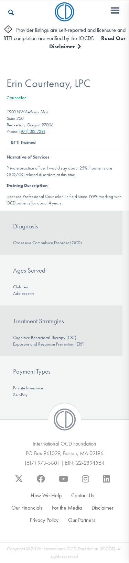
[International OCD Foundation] (64, 17)
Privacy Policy (44, 520)
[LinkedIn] (106, 482)
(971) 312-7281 (32, 131)
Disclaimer (103, 507)
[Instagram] (85, 482)
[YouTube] (63, 482)
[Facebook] (41, 482)
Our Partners (81, 520)
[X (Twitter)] (19, 482)
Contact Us (82, 495)
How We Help (46, 495)
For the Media (67, 507)
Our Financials (26, 507)
